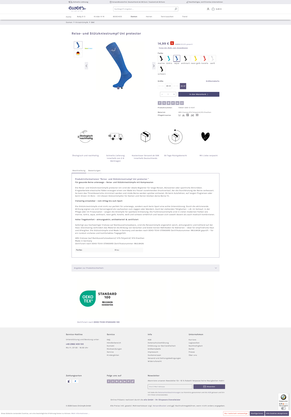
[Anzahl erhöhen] (174, 94)
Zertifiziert (82, 322)
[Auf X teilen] (164, 103)
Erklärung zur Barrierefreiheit (162, 346)
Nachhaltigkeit (196, 346)
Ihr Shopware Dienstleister (167, 400)
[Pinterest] (117, 381)
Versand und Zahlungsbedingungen (164, 358)
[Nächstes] (154, 65)
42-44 (176, 87)
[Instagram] (113, 381)
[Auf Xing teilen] (173, 103)
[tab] (79, 170)
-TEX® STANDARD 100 (109, 322)
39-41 (168, 86)
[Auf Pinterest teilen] (168, 103)
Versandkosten (160, 406)
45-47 (183, 86)
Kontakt (110, 346)
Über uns (193, 355)
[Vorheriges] (86, 65)
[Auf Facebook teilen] (160, 103)
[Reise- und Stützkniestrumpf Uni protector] (120, 65)
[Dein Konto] (208, 9)
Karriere (192, 340)
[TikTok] (132, 381)
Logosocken (194, 343)
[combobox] (143, 9)
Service (110, 352)
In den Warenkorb (198, 94)
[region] (115, 65)
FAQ (108, 340)
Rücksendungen (114, 349)
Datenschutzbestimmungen (169, 392)
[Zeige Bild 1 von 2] (118, 88)
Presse (192, 352)
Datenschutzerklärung (158, 343)
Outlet (191, 349)
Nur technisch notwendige (236, 413)
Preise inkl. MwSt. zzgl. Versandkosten (173, 48)
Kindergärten (113, 355)
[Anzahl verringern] (162, 94)
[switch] (283, 408)
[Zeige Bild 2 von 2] (122, 88)
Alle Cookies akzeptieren (277, 413)
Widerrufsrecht (155, 361)
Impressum (153, 352)
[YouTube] (121, 381)
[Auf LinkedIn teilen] (177, 103)
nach (93, 322)
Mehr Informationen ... (80, 413)
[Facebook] (109, 381)
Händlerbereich (114, 343)
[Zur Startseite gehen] (77, 9)
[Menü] (287, 394)
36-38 (161, 87)
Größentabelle (212, 81)
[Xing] (128, 381)
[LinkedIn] (125, 381)
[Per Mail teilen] (182, 103)
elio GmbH (149, 400)
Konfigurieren (257, 413)
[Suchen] (175, 9)
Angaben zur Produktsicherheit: (89, 268)
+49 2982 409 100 (75, 344)
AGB (149, 340)
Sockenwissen (154, 355)
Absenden (211, 387)
